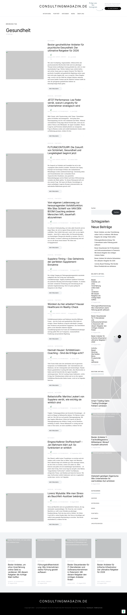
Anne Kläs (71, 583)
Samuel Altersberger (60, 111)
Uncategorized (97, 523)
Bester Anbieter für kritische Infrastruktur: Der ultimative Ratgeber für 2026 (107, 259)
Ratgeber (65, 13)
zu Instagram (113, 8)
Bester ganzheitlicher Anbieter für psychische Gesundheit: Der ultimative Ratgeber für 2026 (66, 47)
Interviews (47, 13)
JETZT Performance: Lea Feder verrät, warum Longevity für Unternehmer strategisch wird (64, 102)
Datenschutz (98, 607)
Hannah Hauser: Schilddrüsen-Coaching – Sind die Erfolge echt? (66, 351)
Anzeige (50, 96)
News (73, 13)
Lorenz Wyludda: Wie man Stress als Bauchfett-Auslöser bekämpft (65, 495)
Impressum (89, 607)
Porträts (58, 143)
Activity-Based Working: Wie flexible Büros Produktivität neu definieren (106, 265)
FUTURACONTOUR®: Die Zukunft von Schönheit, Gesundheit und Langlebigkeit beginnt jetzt (65, 150)
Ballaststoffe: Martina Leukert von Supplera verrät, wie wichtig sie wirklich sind (66, 399)
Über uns (80, 13)
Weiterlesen (53, 88)
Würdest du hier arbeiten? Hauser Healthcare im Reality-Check (66, 305)
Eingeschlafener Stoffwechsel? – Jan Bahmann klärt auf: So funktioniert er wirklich (65, 444)
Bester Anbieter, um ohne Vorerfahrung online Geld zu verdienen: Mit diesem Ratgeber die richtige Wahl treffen (106, 234)
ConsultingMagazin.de (63, 6)
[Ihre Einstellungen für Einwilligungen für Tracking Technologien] (123, 611)
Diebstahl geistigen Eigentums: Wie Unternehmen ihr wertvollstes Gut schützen (105, 478)
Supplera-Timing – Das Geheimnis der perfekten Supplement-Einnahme (66, 261)
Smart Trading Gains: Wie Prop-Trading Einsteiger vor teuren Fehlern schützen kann (105, 403)
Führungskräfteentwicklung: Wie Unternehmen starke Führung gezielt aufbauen (105, 242)
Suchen (93, 208)
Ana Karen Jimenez (59, 57)
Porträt (56, 13)
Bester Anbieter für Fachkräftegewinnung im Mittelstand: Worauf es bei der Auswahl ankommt (104, 441)
